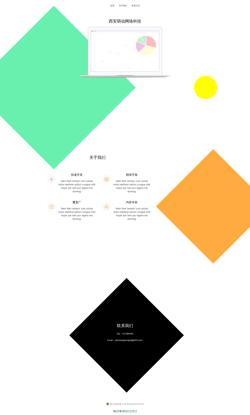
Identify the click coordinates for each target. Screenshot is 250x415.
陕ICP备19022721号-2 (125, 411)
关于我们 (123, 5)
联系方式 (136, 5)
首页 (113, 5)
